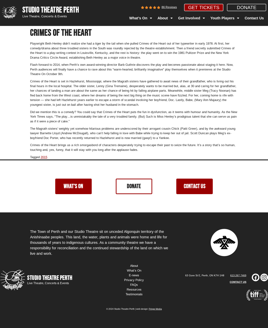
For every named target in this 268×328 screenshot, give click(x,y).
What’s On (138, 18)
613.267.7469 (238, 275)
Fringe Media (155, 309)
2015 (44, 157)
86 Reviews (169, 7)
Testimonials (134, 294)
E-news (134, 275)
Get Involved (189, 18)
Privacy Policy (134, 280)
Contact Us (254, 18)
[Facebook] (255, 277)
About (163, 18)
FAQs (134, 285)
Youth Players (222, 18)
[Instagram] (264, 277)
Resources (134, 289)
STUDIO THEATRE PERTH (50, 10)
